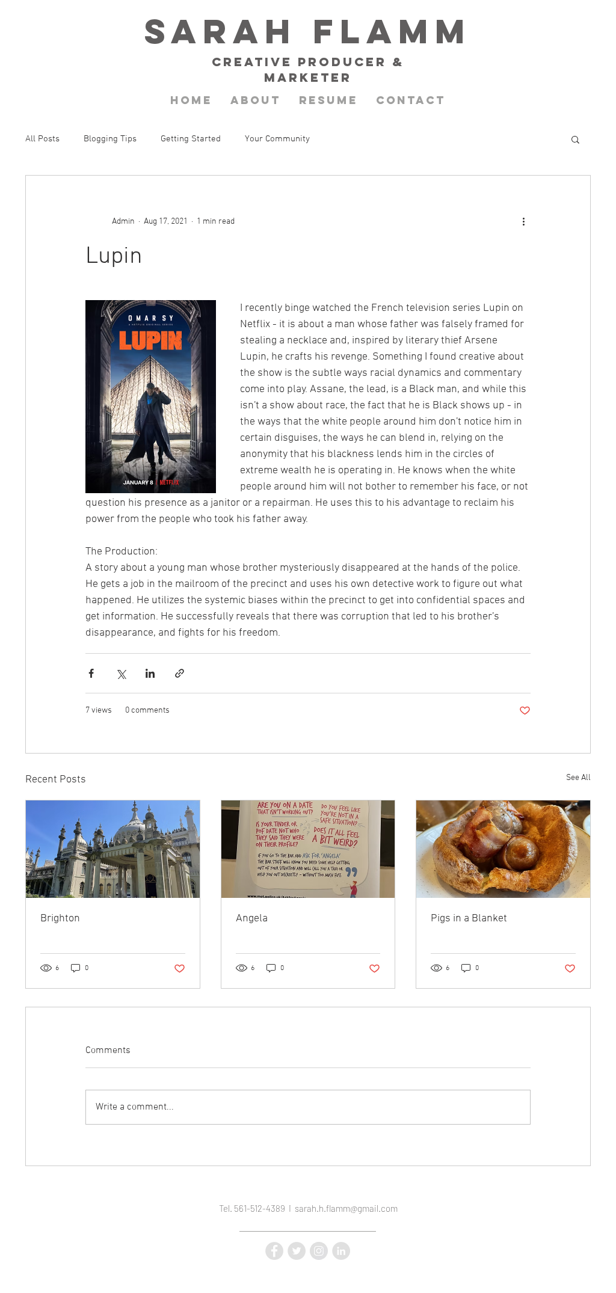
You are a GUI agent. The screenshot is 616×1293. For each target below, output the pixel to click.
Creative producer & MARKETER (308, 69)
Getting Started (191, 139)
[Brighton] (113, 849)
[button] (575, 139)
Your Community (277, 139)
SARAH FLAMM (308, 31)
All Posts (42, 139)
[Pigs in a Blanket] (503, 849)
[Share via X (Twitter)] (120, 673)
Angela (252, 918)
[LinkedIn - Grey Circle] (341, 1251)
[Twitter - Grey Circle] (297, 1251)
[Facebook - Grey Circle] (274, 1251)
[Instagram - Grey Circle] (319, 1251)
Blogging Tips (110, 139)
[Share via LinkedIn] (150, 673)
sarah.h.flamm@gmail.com (346, 1208)
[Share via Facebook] (91, 673)
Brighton (60, 918)
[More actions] (523, 221)
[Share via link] (179, 673)
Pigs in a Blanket (469, 918)
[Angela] (308, 849)
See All (578, 778)
